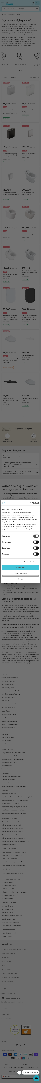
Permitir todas (20, 567)
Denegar (20, 579)
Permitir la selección (20, 573)
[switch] (36, 542)
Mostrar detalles (29, 562)
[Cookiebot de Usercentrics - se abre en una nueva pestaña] (30, 503)
